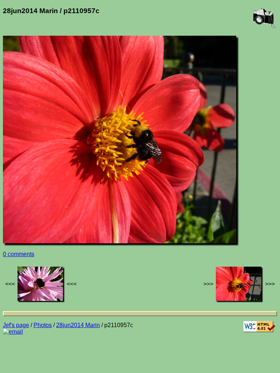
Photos (43, 325)
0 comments (18, 254)
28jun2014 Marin (78, 325)
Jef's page (16, 325)
